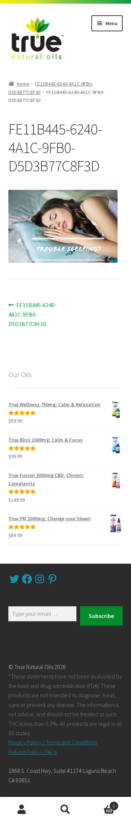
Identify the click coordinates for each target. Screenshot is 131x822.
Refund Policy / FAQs (32, 751)
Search (65, 809)
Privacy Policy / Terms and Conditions (52, 742)
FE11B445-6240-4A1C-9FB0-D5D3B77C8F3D (32, 314)
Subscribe (101, 615)
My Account (22, 809)
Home (23, 84)
